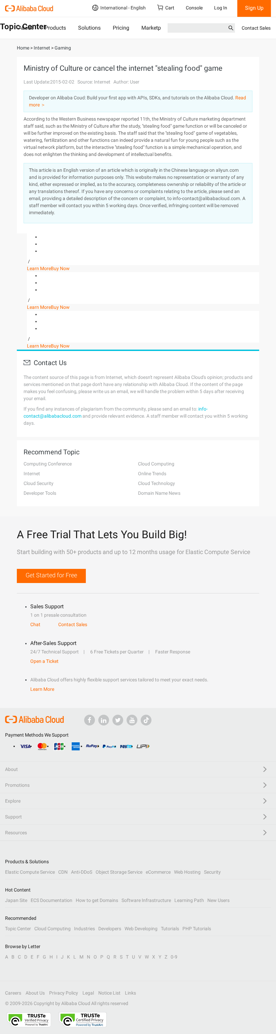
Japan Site (16, 900)
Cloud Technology (156, 483)
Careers (13, 993)
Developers (109, 928)
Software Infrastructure (146, 900)
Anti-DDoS (81, 872)
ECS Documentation (51, 900)
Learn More (39, 268)
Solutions (89, 28)
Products (55, 28)
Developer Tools (40, 493)
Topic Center (18, 928)
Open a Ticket (44, 661)
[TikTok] (146, 720)
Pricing (121, 28)
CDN (63, 872)
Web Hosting (187, 872)
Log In (220, 7)
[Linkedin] (103, 720)
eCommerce (158, 872)
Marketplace (156, 28)
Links (130, 993)
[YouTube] (132, 720)
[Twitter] (117, 720)
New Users (218, 900)
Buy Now (60, 268)
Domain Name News (159, 493)
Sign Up (254, 8)
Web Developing (141, 928)
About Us (35, 993)
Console (194, 7)
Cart (169, 7)
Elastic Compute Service (30, 872)
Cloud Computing (156, 463)
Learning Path (189, 900)
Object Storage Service (119, 872)
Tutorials (170, 928)
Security (212, 872)
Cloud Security (39, 483)
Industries (84, 928)
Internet (32, 473)
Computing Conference (48, 463)
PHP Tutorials (196, 928)
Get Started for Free (51, 575)
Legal (88, 993)
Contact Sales (256, 28)
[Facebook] (89, 720)
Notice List (109, 993)
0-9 (174, 957)
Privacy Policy (63, 993)
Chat (35, 624)
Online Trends (152, 473)
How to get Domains (97, 900)
